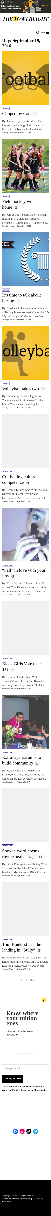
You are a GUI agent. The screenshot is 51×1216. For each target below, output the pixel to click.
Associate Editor (7, 501)
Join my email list (12, 1078)
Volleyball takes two (20, 388)
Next (32, 980)
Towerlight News (8, 133)
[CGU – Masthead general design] (25, 1)
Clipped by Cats (16, 113)
